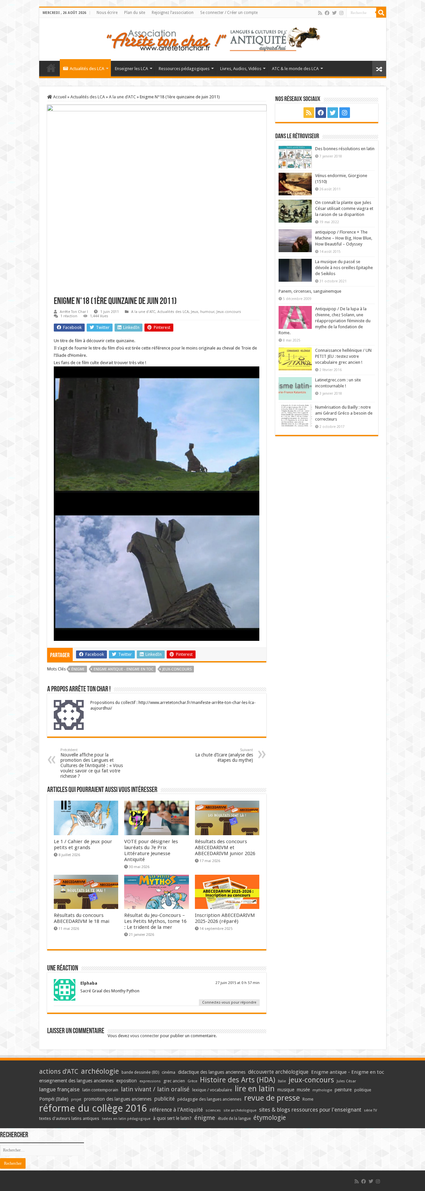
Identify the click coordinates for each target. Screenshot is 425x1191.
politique (362, 1089)
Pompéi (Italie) (53, 1099)
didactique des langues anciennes (211, 1072)
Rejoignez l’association (173, 12)
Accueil (59, 96)
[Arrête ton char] (213, 38)
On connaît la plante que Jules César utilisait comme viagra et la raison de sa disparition (344, 208)
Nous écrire (107, 12)
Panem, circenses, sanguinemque (310, 291)
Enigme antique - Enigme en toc (123, 669)
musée (303, 1089)
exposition (126, 1080)
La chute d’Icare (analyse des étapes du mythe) (224, 755)
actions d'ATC (58, 1071)
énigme (78, 669)
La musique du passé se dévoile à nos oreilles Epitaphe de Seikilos (344, 267)
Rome (307, 1099)
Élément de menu (51, 68)
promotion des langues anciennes (117, 1099)
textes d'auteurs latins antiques (69, 1118)
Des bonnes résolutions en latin (345, 148)
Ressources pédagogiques (184, 68)
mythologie (322, 1090)
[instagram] (341, 13)
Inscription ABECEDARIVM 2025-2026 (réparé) (225, 918)
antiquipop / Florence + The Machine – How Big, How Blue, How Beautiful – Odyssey (343, 238)
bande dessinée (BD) (140, 1072)
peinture (343, 1089)
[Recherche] (381, 13)
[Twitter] (334, 13)
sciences (213, 1110)
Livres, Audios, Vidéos (240, 68)
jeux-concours (177, 669)
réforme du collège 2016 (93, 1108)
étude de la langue (234, 1118)
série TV (370, 1110)
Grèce (192, 1081)
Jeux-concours (228, 312)
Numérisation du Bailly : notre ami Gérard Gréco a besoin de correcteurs (344, 413)
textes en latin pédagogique (126, 1119)
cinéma (168, 1072)
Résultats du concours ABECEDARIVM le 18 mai (81, 918)
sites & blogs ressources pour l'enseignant (310, 1110)
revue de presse (272, 1098)
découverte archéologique (278, 1072)
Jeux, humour (202, 312)
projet (76, 1099)
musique (285, 1089)
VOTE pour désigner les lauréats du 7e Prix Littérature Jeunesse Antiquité (151, 850)
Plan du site (134, 12)
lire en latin (255, 1088)
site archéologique (239, 1110)
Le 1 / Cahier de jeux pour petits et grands (83, 844)
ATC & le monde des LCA (295, 68)
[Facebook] (327, 13)
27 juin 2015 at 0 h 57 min (237, 983)
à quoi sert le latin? (172, 1118)
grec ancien (174, 1080)
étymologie (269, 1118)
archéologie (100, 1071)
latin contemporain (100, 1089)
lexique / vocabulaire (212, 1089)
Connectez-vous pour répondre (229, 1002)
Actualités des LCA (87, 68)
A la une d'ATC (122, 96)
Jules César (346, 1081)
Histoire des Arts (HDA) (237, 1080)
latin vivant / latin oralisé (155, 1089)
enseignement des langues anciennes (76, 1080)
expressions (150, 1081)
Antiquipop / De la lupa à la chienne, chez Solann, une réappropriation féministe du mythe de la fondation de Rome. (325, 320)
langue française (59, 1089)
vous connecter (144, 1035)
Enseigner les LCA (131, 68)
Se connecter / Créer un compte (229, 12)
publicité (164, 1099)
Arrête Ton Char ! (74, 312)
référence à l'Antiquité (176, 1110)
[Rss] (320, 13)
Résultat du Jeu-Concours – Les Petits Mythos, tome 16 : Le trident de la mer (155, 921)
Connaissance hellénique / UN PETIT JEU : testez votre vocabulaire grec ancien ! (343, 356)
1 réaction (68, 316)
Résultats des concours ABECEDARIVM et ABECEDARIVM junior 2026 (225, 847)
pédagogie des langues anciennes (209, 1099)
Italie (282, 1081)
